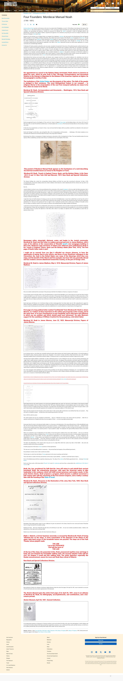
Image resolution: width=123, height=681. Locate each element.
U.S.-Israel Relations (10, 665)
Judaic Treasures (10, 649)
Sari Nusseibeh (5, 33)
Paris (29, 29)
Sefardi (51, 39)
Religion (8, 658)
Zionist (40, 446)
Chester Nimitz (5, 36)
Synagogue (65, 189)
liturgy (39, 34)
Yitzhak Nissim (5, 30)
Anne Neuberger (5, 27)
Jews (44, 54)
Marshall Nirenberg (6, 39)
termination (59, 123)
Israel (71, 37)
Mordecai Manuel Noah (29, 28)
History (8, 642)
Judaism (61, 51)
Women (8, 669)
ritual (35, 34)
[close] (110, 676)
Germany (61, 36)
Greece (32, 437)
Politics (8, 656)
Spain (64, 122)
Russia (25, 460)
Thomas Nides (5, 21)
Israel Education (9, 646)
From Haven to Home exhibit (44, 632)
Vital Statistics (9, 667)
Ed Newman (4, 24)
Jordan (61, 459)
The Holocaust (9, 660)
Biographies (9, 639)
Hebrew (59, 42)
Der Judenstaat (56, 463)
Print (85, 24)
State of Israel (50, 477)
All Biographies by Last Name (39, 13)
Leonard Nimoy (5, 42)
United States (44, 81)
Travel (7, 663)
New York (82, 37)
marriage (78, 40)
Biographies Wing (27, 13)
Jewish (64, 31)
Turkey (44, 454)
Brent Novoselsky (5, 18)
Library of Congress (72, 630)
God (47, 434)
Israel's (65, 244)
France (61, 122)
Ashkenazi (39, 39)
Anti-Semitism (9, 637)
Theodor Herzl (47, 463)
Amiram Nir (4, 45)
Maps (7, 651)
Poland (84, 459)
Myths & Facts (9, 653)
